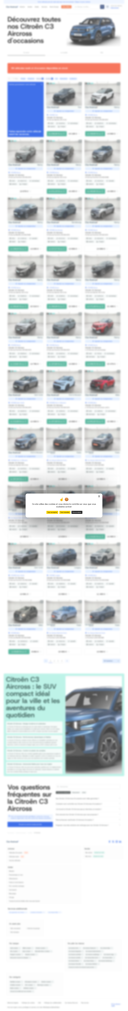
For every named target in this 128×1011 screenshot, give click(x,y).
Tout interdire (64, 512)
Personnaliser (76, 512)
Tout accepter (52, 512)
